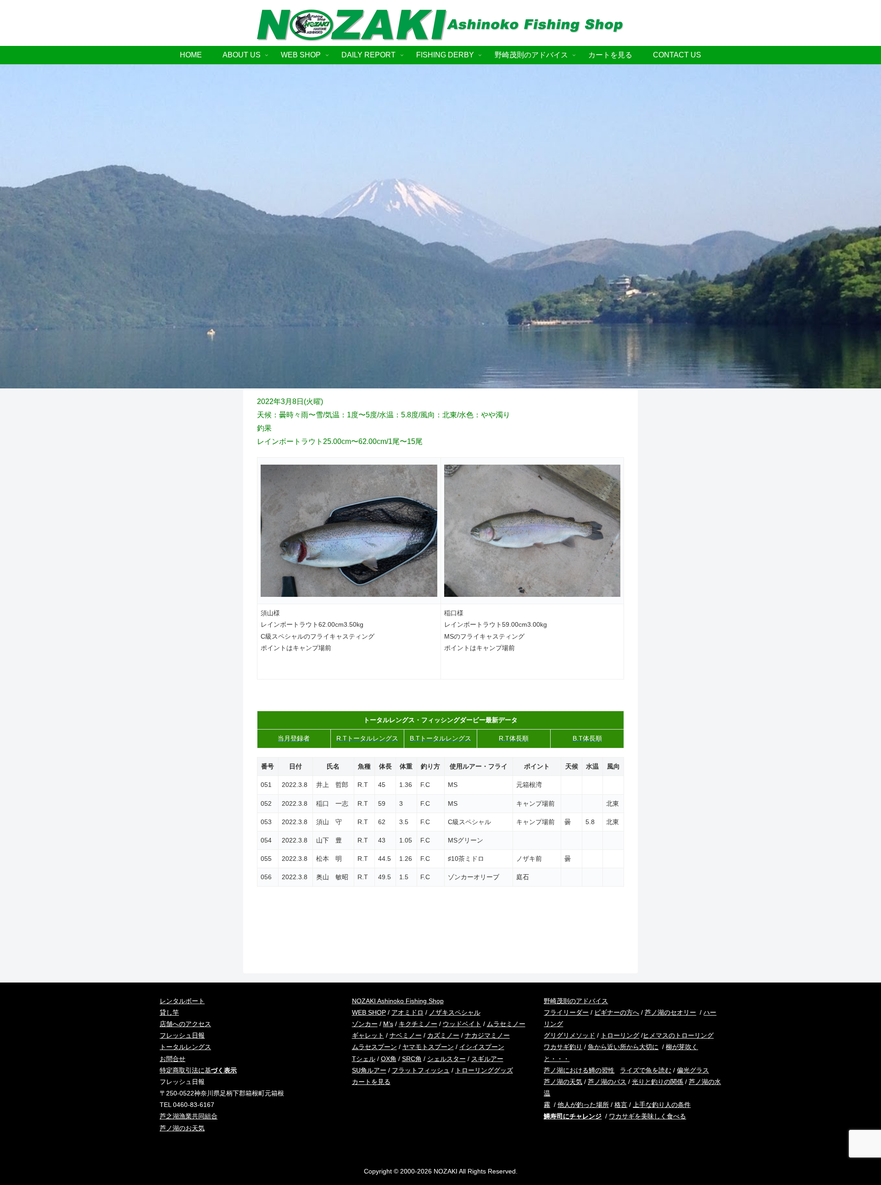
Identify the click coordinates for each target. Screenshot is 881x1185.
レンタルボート (182, 1001)
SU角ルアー (369, 1070)
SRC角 (412, 1058)
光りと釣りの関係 (657, 1081)
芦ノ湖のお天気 (182, 1128)
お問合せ (172, 1058)
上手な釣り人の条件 (662, 1104)
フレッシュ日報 (182, 1035)
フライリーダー (566, 1012)
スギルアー (487, 1058)
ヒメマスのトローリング (678, 1035)
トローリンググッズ (484, 1070)
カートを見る (371, 1081)
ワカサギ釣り (563, 1046)
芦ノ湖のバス (607, 1081)
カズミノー (443, 1035)
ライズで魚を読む (645, 1070)
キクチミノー (418, 1024)
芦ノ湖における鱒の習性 (579, 1070)
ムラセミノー (506, 1024)
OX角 (388, 1058)
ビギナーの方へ (616, 1012)
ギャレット (368, 1035)
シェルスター (446, 1058)
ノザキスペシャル (454, 1012)
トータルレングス (185, 1046)
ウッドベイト (462, 1024)
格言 (620, 1104)
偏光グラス (693, 1070)
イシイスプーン (481, 1046)
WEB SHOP (369, 1012)
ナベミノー (406, 1035)
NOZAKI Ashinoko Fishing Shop (398, 1001)
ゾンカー (365, 1024)
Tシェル (363, 1058)
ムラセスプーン (374, 1046)
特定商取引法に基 (198, 1070)
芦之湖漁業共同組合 (188, 1116)
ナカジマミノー (487, 1035)
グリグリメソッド (569, 1035)
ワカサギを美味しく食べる (647, 1116)
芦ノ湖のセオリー (670, 1012)
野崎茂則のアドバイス (576, 1001)
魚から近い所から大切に (623, 1046)
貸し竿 (169, 1012)
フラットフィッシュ (421, 1070)
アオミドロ (407, 1012)
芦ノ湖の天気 (563, 1081)
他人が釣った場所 (583, 1104)
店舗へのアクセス (185, 1024)
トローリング (620, 1035)
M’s (388, 1024)
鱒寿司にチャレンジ (573, 1116)
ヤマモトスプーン (428, 1046)
